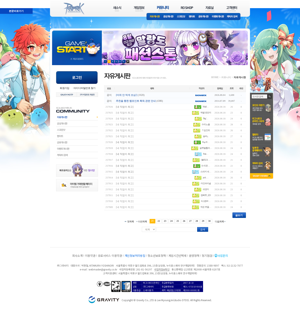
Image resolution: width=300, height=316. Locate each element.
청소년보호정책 (157, 256)
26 (184, 221)
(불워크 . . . (205, 160)
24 (171, 221)
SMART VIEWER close (262, 176)
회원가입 (64, 88)
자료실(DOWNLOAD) (209, 8)
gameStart (77, 44)
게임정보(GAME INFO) (139, 8)
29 (203, 221)
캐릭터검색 (77, 155)
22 (159, 221)
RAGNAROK (73, 9)
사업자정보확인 (161, 269)
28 (197, 221)
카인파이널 (206, 183)
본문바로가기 (7, 1)
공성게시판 (169, 17)
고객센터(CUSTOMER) (232, 8)
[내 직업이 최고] (124, 106)
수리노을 (206, 124)
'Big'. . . (205, 118)
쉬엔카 (206, 189)
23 (165, 221)
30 (209, 221)
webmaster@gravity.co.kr (103, 269)
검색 (202, 229)
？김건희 (206, 130)
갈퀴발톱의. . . (206, 148)
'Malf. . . (206, 106)
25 (178, 221)
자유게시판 (154, 17)
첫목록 (130, 221)
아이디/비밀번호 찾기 (84, 88)
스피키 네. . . (205, 171)
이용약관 (90, 256)
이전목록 (142, 221)
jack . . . (205, 177)
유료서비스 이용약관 (110, 256)
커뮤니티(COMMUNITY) (163, 8)
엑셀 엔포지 (205, 112)
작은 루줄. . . (205, 207)
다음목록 (219, 221)
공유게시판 (203, 17)
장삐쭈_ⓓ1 (206, 195)
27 (190, 221)
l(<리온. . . (206, 165)
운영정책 (194, 256)
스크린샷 (181, 17)
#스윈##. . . (205, 201)
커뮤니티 (226, 77)
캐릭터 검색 (233, 17)
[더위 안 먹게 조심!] (126, 95)
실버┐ (205, 136)
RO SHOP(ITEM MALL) (186, 8)
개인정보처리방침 (134, 256)
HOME (215, 77)
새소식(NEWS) (117, 8)
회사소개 (77, 256)
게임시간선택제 (177, 256)
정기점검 (207, 256)
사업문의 (222, 256)
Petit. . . (205, 154)
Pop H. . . (205, 142)
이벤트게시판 (218, 17)
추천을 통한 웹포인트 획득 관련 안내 (136, 101)
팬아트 (192, 17)
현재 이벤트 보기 (127, 61)
